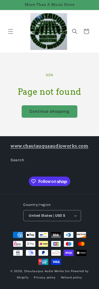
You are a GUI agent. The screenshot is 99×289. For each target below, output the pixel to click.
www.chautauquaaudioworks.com (49, 146)
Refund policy (71, 277)
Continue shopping (49, 111)
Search (17, 160)
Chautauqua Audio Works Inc (47, 271)
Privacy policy (45, 277)
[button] (10, 31)
